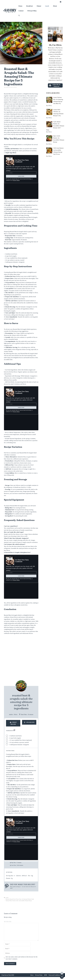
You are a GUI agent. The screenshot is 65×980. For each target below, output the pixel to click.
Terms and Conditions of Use (56, 975)
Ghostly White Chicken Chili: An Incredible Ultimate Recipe (19, 900)
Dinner (39, 6)
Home (20, 6)
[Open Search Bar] (19, 15)
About (55, 6)
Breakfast (29, 6)
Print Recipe (14, 723)
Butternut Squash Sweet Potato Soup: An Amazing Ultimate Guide (20, 899)
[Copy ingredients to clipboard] (14, 730)
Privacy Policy (32, 11)
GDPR (45, 975)
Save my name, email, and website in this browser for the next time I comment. (21, 958)
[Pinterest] (60, 2)
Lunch (47, 6)
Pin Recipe (30, 722)
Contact (20, 11)
